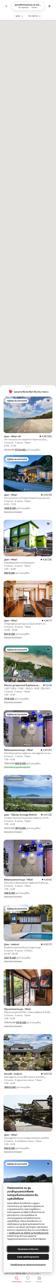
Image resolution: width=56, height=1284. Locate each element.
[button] (20, 449)
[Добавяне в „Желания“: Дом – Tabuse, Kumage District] (48, 778)
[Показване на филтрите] (49, 6)
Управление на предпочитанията (28, 1264)
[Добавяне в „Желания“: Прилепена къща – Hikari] (48, 973)
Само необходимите (28, 1257)
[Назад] (7, 6)
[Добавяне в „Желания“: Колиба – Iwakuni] (48, 1038)
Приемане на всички (28, 1249)
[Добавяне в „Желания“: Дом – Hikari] (48, 459)
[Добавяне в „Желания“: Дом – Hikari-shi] (48, 400)
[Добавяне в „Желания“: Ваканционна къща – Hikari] (48, 714)
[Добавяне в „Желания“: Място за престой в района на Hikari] (48, 649)
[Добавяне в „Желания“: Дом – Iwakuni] (48, 908)
